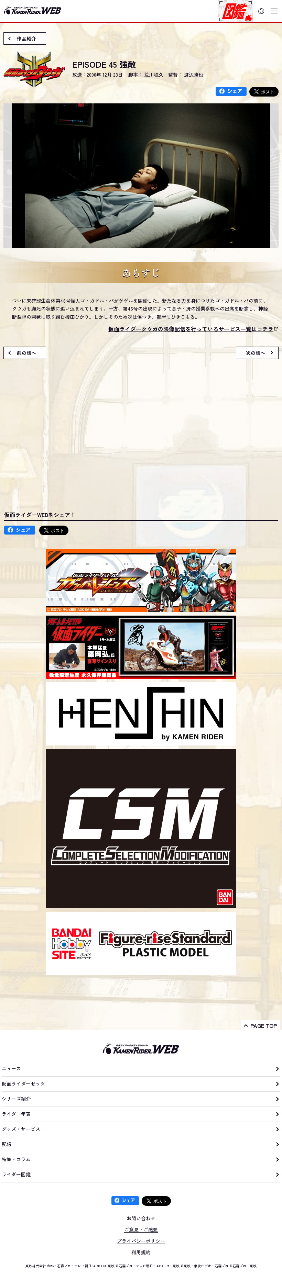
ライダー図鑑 (16, 1174)
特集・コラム (16, 1159)
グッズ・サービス (21, 1128)
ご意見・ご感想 (141, 1229)
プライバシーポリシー (141, 1240)
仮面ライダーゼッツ (23, 1083)
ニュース (11, 1068)
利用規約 (141, 1252)
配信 (6, 1144)
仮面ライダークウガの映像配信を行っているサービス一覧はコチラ (190, 329)
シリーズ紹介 (16, 1098)
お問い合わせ (141, 1218)
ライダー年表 (16, 1113)
